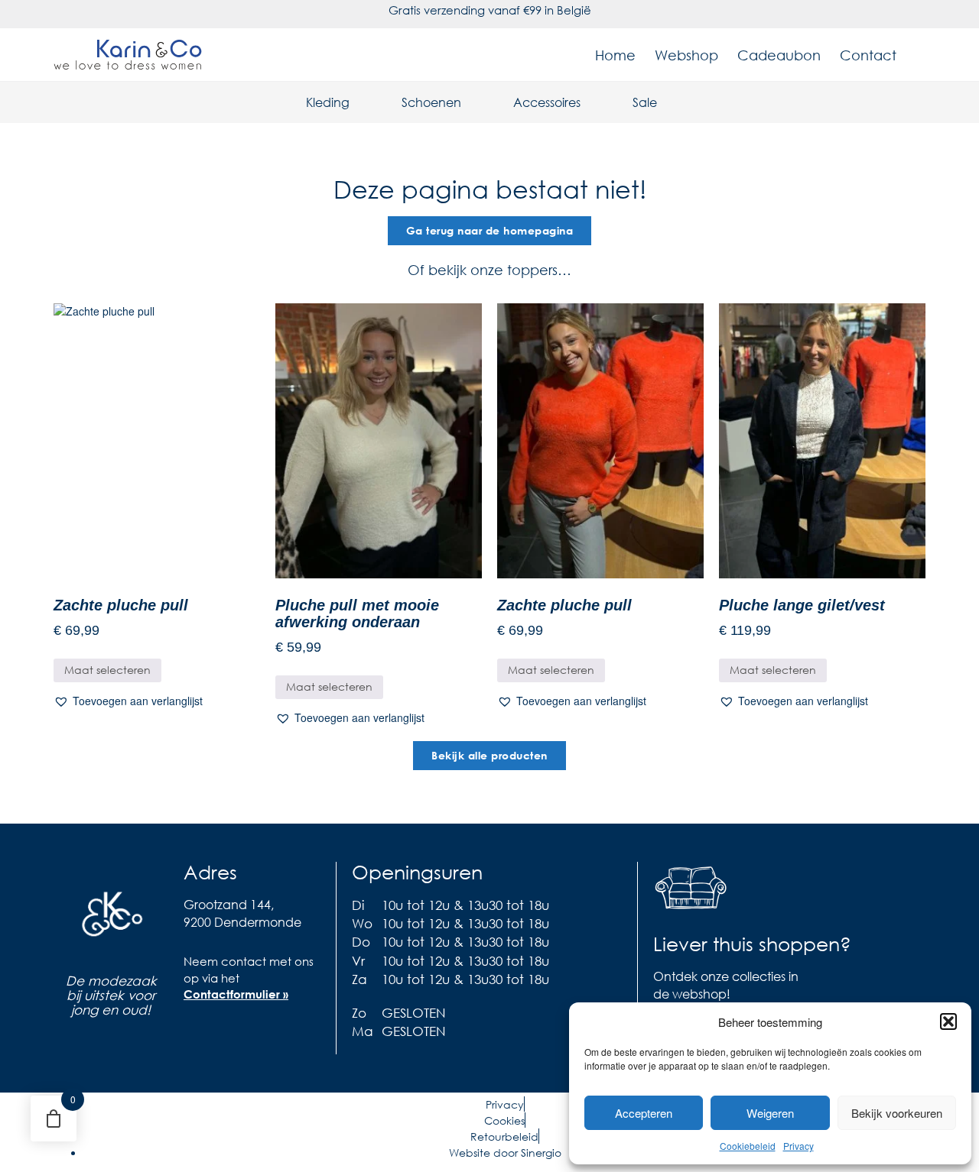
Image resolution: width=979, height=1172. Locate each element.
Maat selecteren (107, 669)
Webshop (686, 55)
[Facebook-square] (195, 1037)
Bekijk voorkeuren (896, 1113)
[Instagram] (225, 1037)
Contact (868, 55)
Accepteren (643, 1113)
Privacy (798, 1145)
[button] (948, 1021)
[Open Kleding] (359, 102)
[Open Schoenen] (471, 102)
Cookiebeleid (748, 1145)
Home (615, 55)
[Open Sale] (667, 102)
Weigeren (770, 1113)
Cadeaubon (779, 55)
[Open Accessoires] (590, 102)
